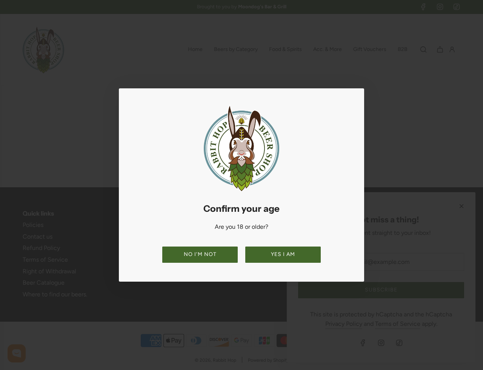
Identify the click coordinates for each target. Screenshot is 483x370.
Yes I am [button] (283, 254)
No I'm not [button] (200, 254)
